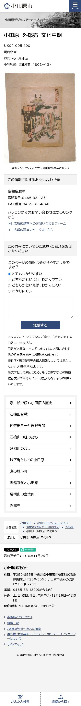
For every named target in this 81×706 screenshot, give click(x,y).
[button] (75, 6)
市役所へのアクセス (19, 617)
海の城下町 (19, 471)
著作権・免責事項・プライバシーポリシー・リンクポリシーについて (41, 636)
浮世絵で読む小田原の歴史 (42, 527)
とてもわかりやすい (27, 273)
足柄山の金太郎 (22, 494)
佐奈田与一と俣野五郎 (27, 425)
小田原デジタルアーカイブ (52, 523)
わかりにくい (22, 291)
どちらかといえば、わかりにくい (37, 285)
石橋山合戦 (19, 414)
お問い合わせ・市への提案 (24, 628)
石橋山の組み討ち (24, 437)
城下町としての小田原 (27, 460)
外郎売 (69, 527)
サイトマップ (15, 644)
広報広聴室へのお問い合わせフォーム (40, 223)
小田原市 (18, 5)
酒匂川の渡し (20, 448)
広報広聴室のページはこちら (33, 229)
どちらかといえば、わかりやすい (37, 279)
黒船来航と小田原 (24, 482)
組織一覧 (13, 623)
